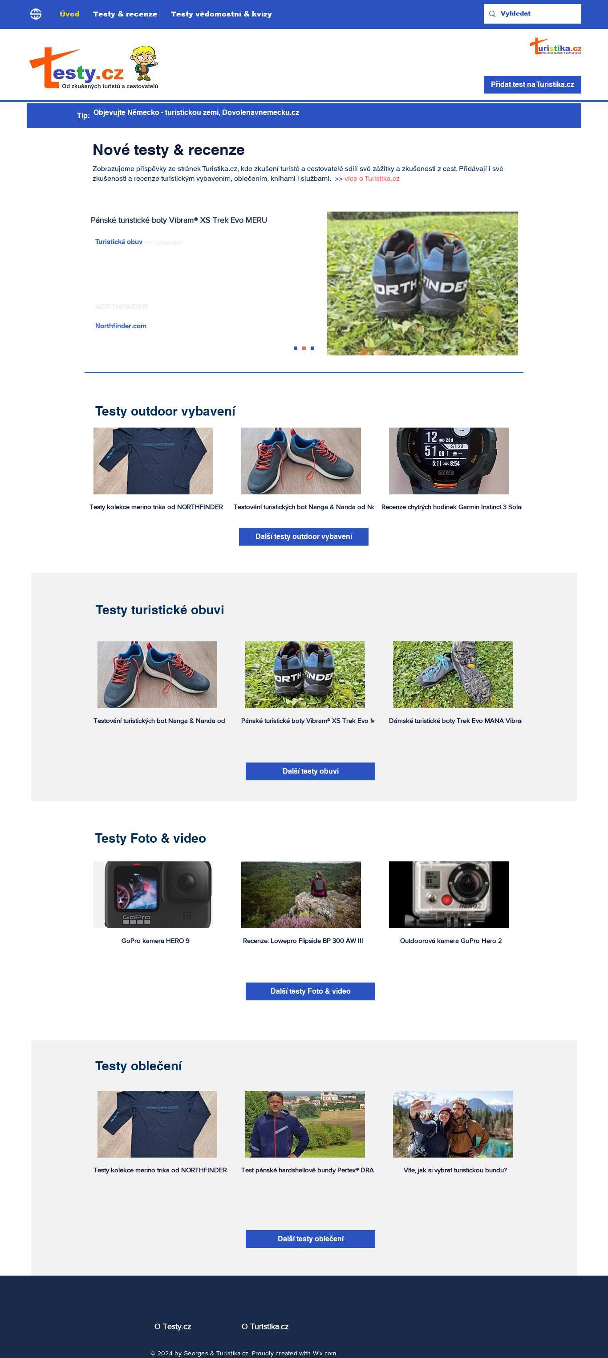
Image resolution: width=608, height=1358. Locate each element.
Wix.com (324, 1353)
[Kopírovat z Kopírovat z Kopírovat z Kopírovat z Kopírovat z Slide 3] (295, 348)
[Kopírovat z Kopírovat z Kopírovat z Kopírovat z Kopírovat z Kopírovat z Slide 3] (312, 348)
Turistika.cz (232, 1353)
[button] (125, 14)
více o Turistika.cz (372, 178)
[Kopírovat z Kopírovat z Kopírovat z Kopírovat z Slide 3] (304, 348)
